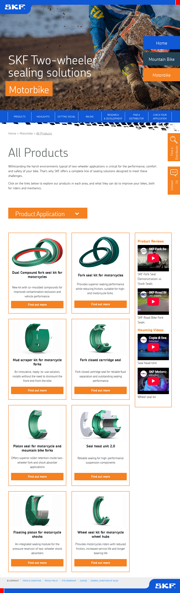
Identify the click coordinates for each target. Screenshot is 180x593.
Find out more (37, 304)
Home (12, 132)
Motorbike (26, 132)
